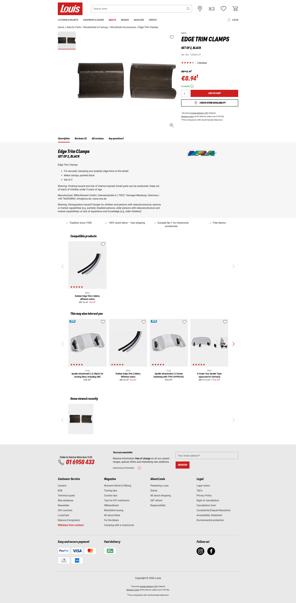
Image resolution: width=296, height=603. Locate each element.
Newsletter (63, 505)
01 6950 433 (80, 462)
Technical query (66, 495)
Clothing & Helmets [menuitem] (68, 20)
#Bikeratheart (111, 505)
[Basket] (235, 8)
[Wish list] (223, 8)
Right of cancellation (208, 500)
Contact (62, 485)
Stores (153, 490)
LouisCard (63, 515)
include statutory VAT (199, 113)
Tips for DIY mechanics (117, 500)
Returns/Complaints (69, 520)
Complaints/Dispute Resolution (214, 510)
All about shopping (160, 495)
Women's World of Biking (117, 485)
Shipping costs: (187, 116)
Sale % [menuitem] (112, 20)
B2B (60, 490)
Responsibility (158, 505)
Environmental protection (210, 520)
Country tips (110, 495)
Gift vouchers (65, 510)
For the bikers (111, 520)
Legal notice (203, 485)
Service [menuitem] (153, 20)
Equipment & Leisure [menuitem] (93, 20)
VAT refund (156, 500)
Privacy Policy (204, 495)
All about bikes (112, 515)
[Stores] (200, 8)
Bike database (65, 500)
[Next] (233, 344)
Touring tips (110, 490)
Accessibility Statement (209, 515)
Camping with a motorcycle (119, 525)
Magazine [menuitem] (139, 20)
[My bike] (212, 8)
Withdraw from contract (71, 525)
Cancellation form (206, 505)
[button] (188, 8)
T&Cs (199, 490)
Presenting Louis (159, 485)
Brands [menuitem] (125, 20)
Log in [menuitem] (235, 20)
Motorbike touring (113, 510)
